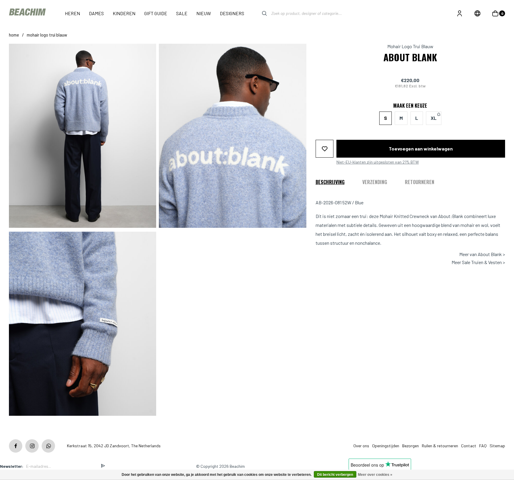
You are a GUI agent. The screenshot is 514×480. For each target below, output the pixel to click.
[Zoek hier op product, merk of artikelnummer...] (260, 13)
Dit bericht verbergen (335, 475)
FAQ (483, 445)
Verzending (374, 181)
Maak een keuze (410, 105)
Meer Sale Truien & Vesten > (478, 262)
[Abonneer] (103, 466)
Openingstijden (385, 445)
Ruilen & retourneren (440, 445)
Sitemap (497, 445)
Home (14, 34)
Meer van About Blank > (482, 254)
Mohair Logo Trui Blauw (47, 34)
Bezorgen (410, 445)
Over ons (361, 445)
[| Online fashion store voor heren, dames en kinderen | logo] (28, 13)
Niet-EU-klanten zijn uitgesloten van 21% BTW (377, 161)
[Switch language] (477, 13)
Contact (468, 445)
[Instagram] (32, 446)
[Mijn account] (460, 13)
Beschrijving (330, 181)
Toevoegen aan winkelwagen (421, 148)
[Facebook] (15, 446)
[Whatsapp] (48, 446)
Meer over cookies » (375, 475)
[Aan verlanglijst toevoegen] (324, 148)
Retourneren (419, 181)
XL (434, 118)
